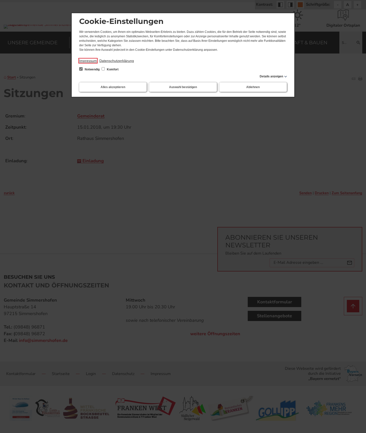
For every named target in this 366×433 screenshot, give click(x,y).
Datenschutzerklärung (116, 61)
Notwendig (92, 69)
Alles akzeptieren (113, 87)
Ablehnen (253, 87)
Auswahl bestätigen (183, 87)
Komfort (112, 69)
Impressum (88, 61)
